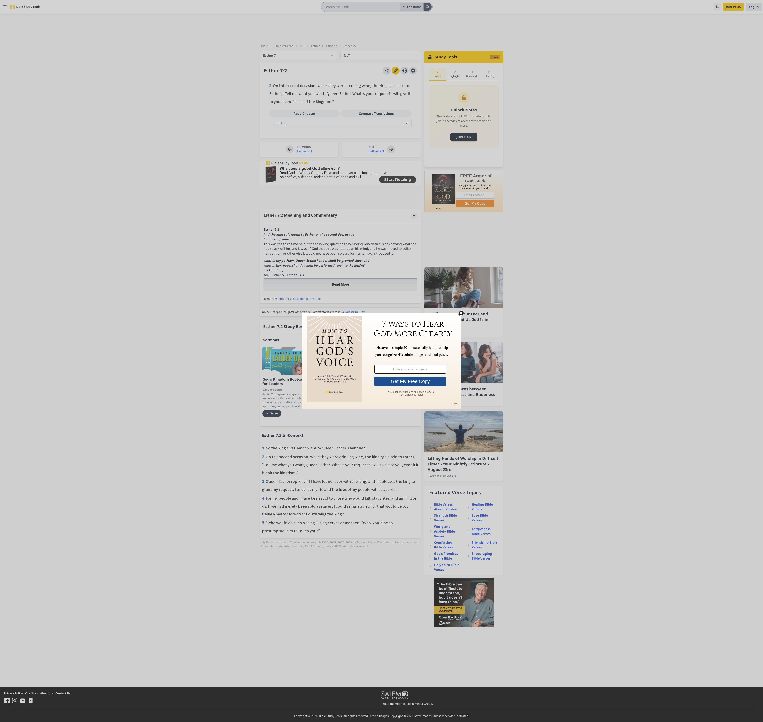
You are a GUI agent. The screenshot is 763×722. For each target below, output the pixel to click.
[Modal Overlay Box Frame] (381, 361)
